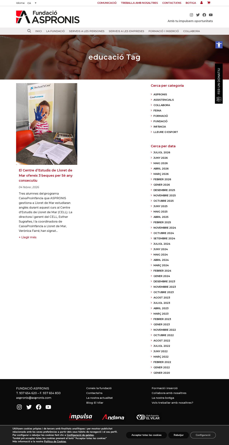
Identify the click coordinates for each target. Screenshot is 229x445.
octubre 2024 (164, 233)
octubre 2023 (164, 292)
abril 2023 (161, 308)
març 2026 (161, 174)
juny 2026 (161, 157)
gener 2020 (162, 372)
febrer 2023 (162, 319)
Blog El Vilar (94, 402)
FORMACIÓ (161, 116)
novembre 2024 (165, 227)
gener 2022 (162, 367)
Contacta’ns (171, 2)
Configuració (203, 435)
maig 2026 (161, 163)
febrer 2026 (162, 179)
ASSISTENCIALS (164, 99)
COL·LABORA (162, 105)
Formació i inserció (165, 388)
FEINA (157, 110)
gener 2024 (162, 276)
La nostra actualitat (99, 397)
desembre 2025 (164, 190)
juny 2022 (161, 351)
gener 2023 (162, 324)
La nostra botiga (163, 397)
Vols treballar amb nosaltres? (172, 402)
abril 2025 (161, 217)
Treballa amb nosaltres (139, 2)
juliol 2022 (162, 346)
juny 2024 (161, 249)
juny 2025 (160, 206)
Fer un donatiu (219, 81)
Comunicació (106, 2)
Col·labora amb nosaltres (169, 393)
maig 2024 (161, 254)
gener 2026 (162, 184)
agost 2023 (162, 297)
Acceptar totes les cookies (146, 435)
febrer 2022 (162, 362)
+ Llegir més (27, 237)
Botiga (191, 2)
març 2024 (161, 265)
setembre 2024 (164, 238)
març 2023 (161, 313)
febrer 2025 (162, 222)
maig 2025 (160, 211)
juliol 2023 (162, 303)
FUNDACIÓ (160, 121)
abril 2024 (161, 260)
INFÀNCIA (160, 126)
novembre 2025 (165, 195)
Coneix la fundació (99, 388)
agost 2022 (162, 340)
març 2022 (161, 356)
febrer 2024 (162, 270)
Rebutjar (179, 435)
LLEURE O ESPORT (166, 132)
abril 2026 (161, 168)
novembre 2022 (165, 329)
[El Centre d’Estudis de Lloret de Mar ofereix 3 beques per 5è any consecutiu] (46, 124)
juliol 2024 (162, 243)
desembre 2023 (164, 281)
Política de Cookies (55, 441)
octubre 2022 (164, 335)
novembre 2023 (165, 286)
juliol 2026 (162, 152)
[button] (219, 44)
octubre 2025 (164, 200)
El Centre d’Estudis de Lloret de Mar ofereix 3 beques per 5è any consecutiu (45, 175)
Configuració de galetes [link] (80, 435)
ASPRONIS (160, 94)
